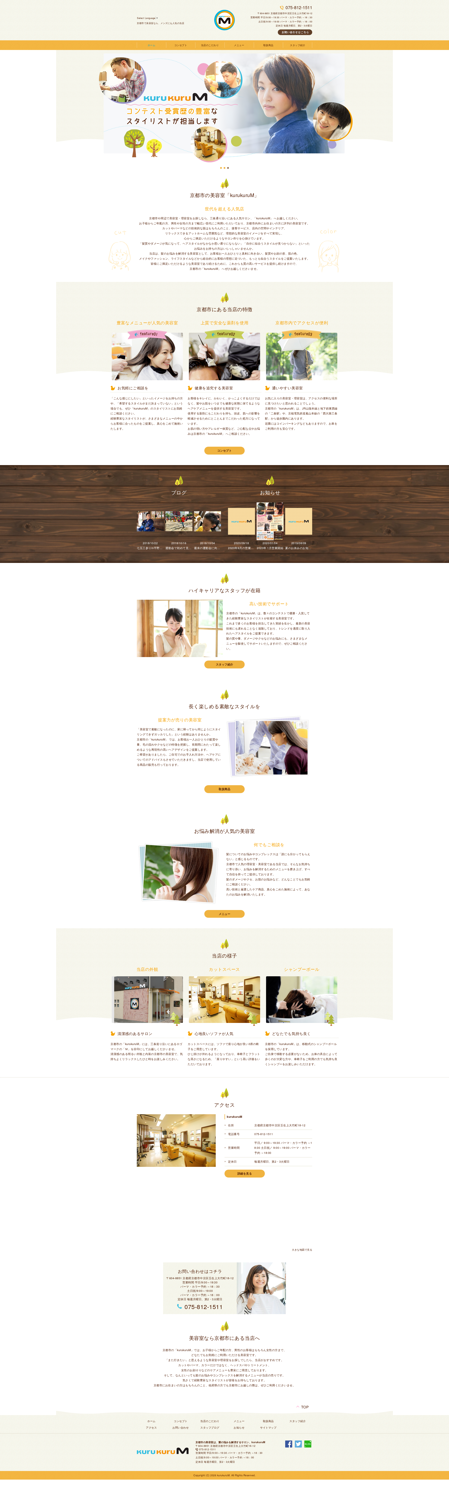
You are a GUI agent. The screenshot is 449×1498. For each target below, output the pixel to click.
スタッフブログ (209, 1427)
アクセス (151, 1427)
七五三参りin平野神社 (151, 548)
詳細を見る (244, 1173)
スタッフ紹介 (297, 45)
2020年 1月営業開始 (270, 548)
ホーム (151, 45)
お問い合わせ (180, 1427)
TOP (305, 1405)
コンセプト (180, 45)
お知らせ (239, 1427)
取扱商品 (268, 45)
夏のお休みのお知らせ (299, 548)
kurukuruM (234, 1117)
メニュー (239, 45)
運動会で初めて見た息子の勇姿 (185, 548)
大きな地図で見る (302, 1249)
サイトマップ (268, 1427)
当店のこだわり (210, 45)
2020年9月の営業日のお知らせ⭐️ (250, 548)
